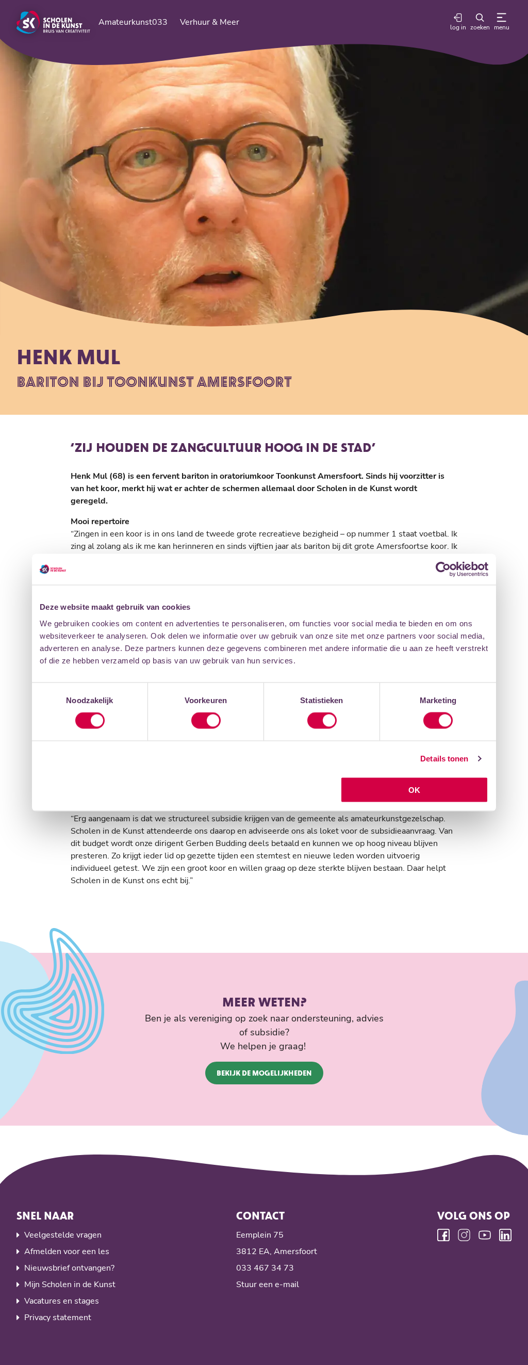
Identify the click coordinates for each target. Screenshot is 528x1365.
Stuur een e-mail (267, 1284)
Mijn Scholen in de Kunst (70, 1284)
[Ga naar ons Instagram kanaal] (464, 1235)
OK (414, 789)
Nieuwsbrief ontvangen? (69, 1268)
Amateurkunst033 (133, 22)
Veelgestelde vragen (63, 1235)
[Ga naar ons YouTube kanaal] (484, 1235)
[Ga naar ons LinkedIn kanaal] (505, 1235)
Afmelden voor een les (66, 1251)
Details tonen (444, 758)
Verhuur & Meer (209, 22)
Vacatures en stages (61, 1301)
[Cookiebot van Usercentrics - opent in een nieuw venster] (443, 569)
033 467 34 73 (265, 1268)
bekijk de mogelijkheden (264, 1072)
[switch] (206, 720)
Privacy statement (57, 1317)
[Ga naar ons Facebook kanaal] (443, 1235)
